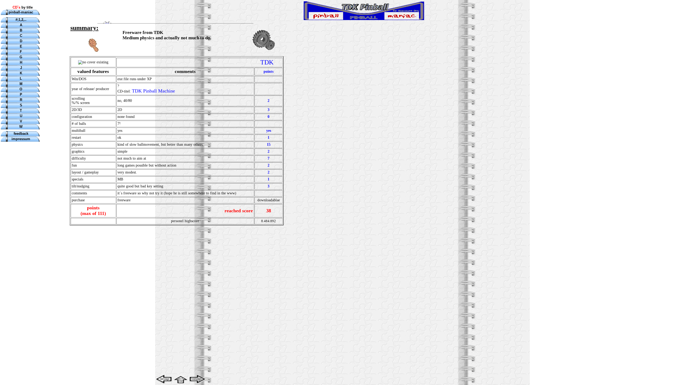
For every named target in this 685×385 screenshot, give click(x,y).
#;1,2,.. (21, 20)
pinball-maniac (21, 12)
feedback (21, 134)
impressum (21, 139)
